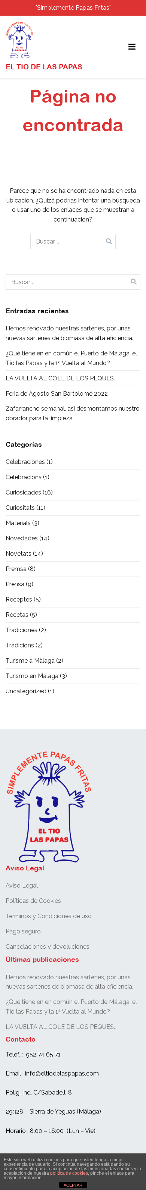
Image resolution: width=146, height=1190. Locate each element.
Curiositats (20, 507)
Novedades (22, 538)
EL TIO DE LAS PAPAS (44, 67)
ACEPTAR (73, 1185)
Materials (18, 523)
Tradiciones (21, 630)
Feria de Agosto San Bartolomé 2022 (57, 393)
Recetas (17, 614)
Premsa (16, 568)
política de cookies (69, 1173)
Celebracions (24, 477)
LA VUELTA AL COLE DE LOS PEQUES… (61, 378)
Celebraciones (25, 461)
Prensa (15, 584)
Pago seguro (23, 931)
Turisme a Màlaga (30, 660)
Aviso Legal (22, 885)
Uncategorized (26, 691)
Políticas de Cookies (33, 900)
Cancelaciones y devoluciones (47, 946)
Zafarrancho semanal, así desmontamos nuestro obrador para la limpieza (73, 413)
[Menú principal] (132, 47)
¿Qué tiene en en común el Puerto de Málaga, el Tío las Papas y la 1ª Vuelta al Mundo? (71, 358)
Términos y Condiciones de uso (49, 916)
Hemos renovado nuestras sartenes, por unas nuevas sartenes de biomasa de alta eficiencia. (69, 333)
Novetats (18, 553)
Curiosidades (23, 492)
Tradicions (20, 645)
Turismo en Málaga (32, 675)
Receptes (19, 599)
